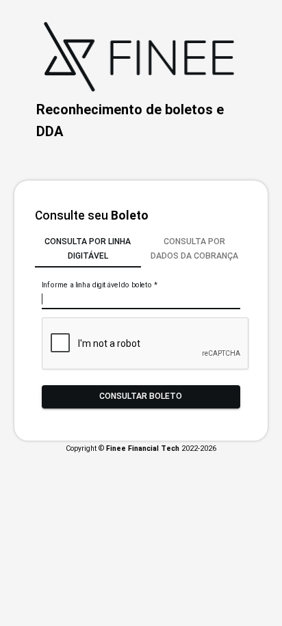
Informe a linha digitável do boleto (99, 285)
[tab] (88, 249)
